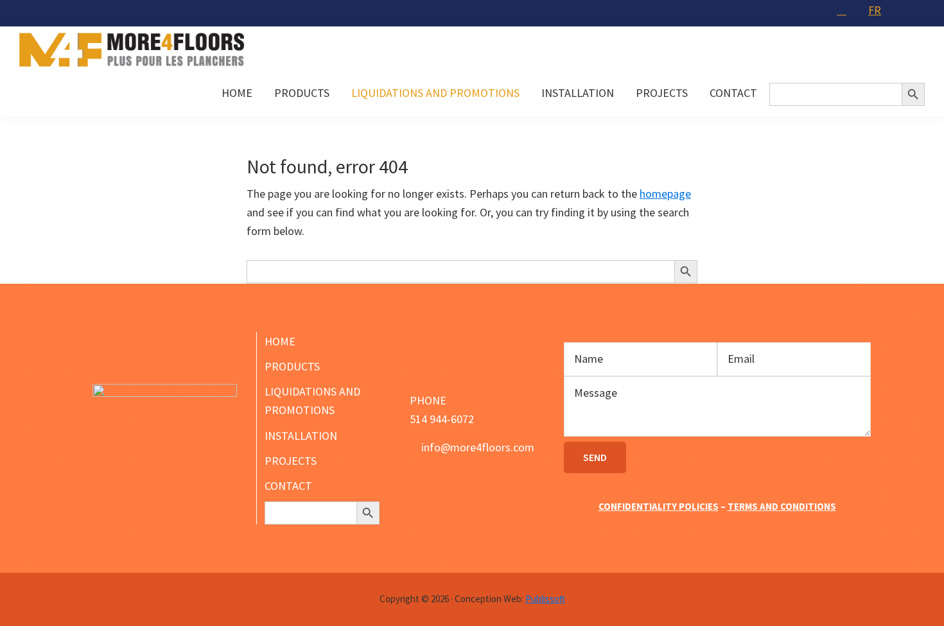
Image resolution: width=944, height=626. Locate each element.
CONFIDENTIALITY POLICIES (659, 506)
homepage (665, 193)
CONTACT (288, 485)
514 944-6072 (442, 419)
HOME (280, 341)
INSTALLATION (301, 435)
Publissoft (545, 599)
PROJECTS (291, 460)
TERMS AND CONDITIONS (782, 506)
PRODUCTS (292, 366)
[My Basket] (843, 10)
